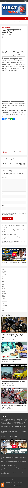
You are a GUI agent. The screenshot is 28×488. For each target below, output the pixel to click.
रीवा (5, 27)
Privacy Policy (21, 482)
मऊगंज (3, 288)
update (21, 151)
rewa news (17, 151)
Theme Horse (16, 484)
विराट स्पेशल (4, 305)
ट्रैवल (3, 278)
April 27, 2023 (5, 34)
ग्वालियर (3, 276)
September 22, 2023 (6, 339)
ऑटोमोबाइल (4, 274)
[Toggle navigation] (3, 18)
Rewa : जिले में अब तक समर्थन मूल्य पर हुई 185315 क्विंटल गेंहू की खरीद (14, 164)
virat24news (4, 152)
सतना (3, 307)
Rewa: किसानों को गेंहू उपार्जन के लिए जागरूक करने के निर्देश (14, 159)
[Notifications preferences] (2, 485)
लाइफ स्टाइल (4, 301)
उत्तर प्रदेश (4, 271)
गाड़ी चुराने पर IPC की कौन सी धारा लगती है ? (11, 359)
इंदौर (3, 269)
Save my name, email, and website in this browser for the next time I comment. (14, 214)
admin (10, 34)
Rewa (13, 151)
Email (3, 199)
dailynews (7, 151)
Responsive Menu (25, 1)
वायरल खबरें (8, 27)
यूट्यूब (3, 27)
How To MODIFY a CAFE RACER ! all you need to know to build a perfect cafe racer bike (14, 336)
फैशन (3, 284)
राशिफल (3, 298)
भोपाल (3, 286)
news (10, 151)
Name (3, 193)
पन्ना (3, 283)
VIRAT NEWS (14, 482)
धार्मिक (3, 281)
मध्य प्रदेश (4, 290)
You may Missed (7, 315)
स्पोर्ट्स (3, 308)
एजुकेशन (3, 272)
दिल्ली (3, 279)
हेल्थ (3, 310)
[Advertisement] (14, 86)
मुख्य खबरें (4, 293)
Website (4, 205)
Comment (4, 177)
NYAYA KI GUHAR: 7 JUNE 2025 (9, 234)
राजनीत (3, 296)
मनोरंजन (3, 291)
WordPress (18, 485)
